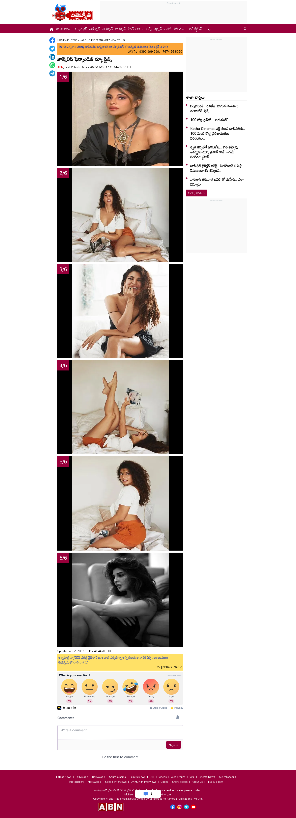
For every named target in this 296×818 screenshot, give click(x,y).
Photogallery (76, 781)
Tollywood (82, 776)
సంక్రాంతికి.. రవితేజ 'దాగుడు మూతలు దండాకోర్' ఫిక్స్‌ (214, 108)
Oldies (164, 781)
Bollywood (98, 776)
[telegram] (52, 73)
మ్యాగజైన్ (81, 28)
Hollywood (94, 781)
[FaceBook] (52, 40)
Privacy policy (215, 781)
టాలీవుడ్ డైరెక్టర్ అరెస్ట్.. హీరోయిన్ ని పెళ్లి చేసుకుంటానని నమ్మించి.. (216, 168)
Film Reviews (138, 776)
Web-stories (178, 776)
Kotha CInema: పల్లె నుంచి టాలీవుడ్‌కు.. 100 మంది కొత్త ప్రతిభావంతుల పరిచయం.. (217, 133)
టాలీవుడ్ (94, 28)
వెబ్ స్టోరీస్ (195, 28)
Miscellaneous (227, 776)
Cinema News (207, 776)
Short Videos (180, 781)
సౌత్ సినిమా (136, 28)
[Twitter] (52, 49)
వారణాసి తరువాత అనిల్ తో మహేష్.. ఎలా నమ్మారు (217, 182)
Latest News (63, 776)
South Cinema (117, 776)
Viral (192, 776)
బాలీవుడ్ (107, 28)
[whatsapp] (52, 65)
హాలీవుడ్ (120, 28)
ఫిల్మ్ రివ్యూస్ (154, 28)
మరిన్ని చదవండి (196, 193)
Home (61, 40)
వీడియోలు (180, 28)
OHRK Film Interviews (143, 781)
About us (197, 781)
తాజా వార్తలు (64, 28)
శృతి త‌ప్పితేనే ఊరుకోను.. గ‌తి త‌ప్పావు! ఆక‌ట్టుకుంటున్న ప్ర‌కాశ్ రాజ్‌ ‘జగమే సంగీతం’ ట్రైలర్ (215, 151)
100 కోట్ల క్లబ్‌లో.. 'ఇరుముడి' (209, 119)
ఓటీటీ (167, 28)
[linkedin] (52, 57)
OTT (152, 776)
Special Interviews (116, 781)
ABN (60, 67)
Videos (162, 776)
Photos (72, 40)
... (206, 28)
